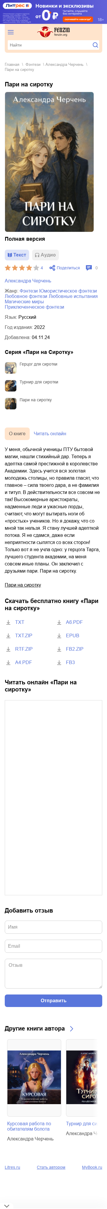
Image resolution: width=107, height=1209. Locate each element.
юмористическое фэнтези (68, 290)
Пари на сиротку (36, 399)
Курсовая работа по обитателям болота (29, 1126)
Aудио (48, 254)
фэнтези (33, 64)
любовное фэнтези (26, 296)
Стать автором (51, 1167)
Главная (12, 64)
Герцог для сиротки (38, 364)
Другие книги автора (35, 1028)
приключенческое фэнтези (34, 307)
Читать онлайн (50, 433)
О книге (17, 433)
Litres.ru (12, 1167)
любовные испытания (73, 296)
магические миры (24, 301)
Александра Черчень (64, 64)
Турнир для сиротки (39, 382)
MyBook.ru (92, 1167)
